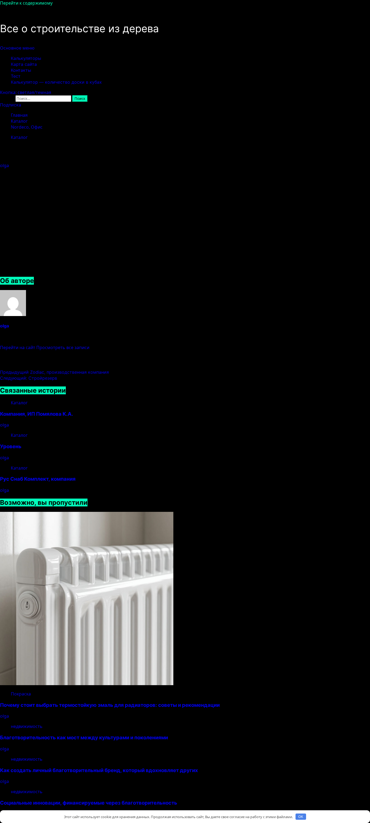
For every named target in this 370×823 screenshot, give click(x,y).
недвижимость (27, 726)
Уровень (10, 446)
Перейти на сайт (18, 347)
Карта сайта (24, 64)
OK (300, 816)
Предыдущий (54, 372)
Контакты (21, 70)
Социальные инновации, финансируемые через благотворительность (88, 803)
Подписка (10, 105)
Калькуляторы (26, 58)
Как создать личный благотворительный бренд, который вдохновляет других (99, 770)
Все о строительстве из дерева (79, 28)
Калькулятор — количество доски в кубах (56, 82)
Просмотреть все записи (62, 347)
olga (5, 165)
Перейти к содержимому (26, 3)
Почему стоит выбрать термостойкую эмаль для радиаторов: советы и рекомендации (110, 705)
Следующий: (28, 378)
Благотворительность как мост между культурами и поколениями (84, 737)
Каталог (19, 137)
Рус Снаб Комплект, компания (38, 479)
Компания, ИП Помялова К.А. (36, 414)
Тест (16, 76)
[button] (17, 48)
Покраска (21, 694)
